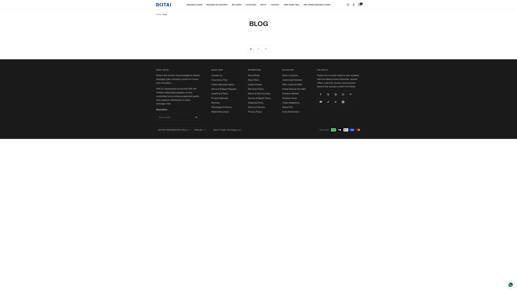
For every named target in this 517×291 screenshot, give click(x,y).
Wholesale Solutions (221, 107)
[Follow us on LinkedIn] (335, 101)
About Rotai (254, 75)
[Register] (196, 117)
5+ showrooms (168, 88)
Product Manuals (219, 98)
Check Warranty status (222, 84)
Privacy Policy (255, 111)
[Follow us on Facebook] (320, 94)
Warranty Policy (256, 89)
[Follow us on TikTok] (328, 101)
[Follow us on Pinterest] (350, 94)
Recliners (236, 5)
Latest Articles (255, 84)
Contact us (216, 75)
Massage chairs (194, 5)
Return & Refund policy (259, 93)
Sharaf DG (287, 107)
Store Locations (290, 75)
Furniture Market (290, 93)
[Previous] (251, 49)
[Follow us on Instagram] (343, 94)
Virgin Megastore (291, 102)
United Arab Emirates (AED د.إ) (173, 130)
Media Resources (220, 111)
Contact (275, 5)
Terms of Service (256, 107)
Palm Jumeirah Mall (292, 84)
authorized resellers (174, 92)
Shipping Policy (255, 102)
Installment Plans (219, 93)
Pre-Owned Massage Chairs (317, 5)
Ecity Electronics (290, 111)
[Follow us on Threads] (335, 94)
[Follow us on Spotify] (343, 101)
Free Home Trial (291, 5)
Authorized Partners (292, 80)
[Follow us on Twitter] (328, 94)
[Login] (353, 5)
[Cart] (359, 5)
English (198, 130)
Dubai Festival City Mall (294, 89)
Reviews (215, 102)
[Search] (348, 5)
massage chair (163, 79)
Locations (251, 5)
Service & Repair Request (223, 89)
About (263, 5)
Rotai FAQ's (253, 80)
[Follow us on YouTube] (320, 101)
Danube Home (289, 98)
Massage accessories (217, 5)
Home (158, 14)
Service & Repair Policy (259, 98)
